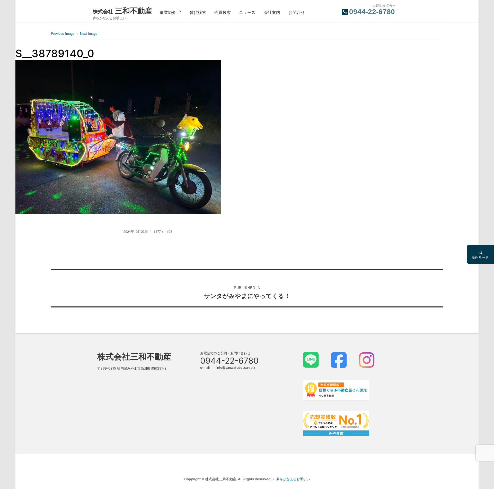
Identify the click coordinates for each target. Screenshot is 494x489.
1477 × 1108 (163, 231)
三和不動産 (122, 10)
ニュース (247, 12)
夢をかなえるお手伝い (293, 479)
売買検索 (222, 12)
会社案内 (272, 12)
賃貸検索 (198, 12)
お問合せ (296, 12)
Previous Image (62, 33)
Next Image (88, 33)
